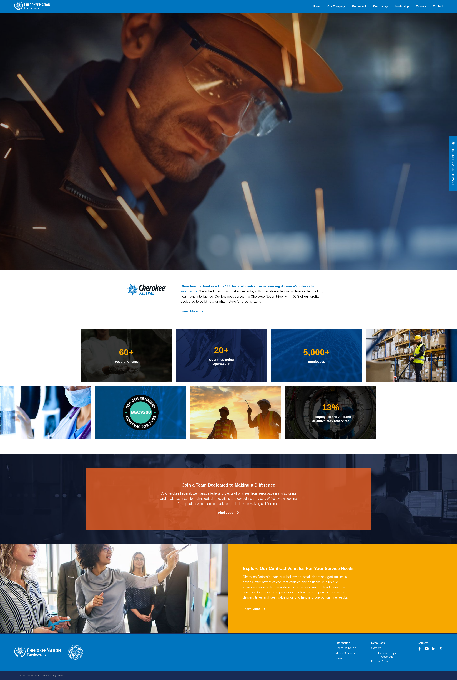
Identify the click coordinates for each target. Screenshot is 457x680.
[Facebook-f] (419, 649)
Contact (438, 6)
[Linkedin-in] (434, 649)
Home (316, 6)
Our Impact (359, 6)
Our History (380, 6)
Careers (421, 6)
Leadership (402, 6)
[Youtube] (426, 649)
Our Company (336, 6)
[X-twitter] (441, 649)
